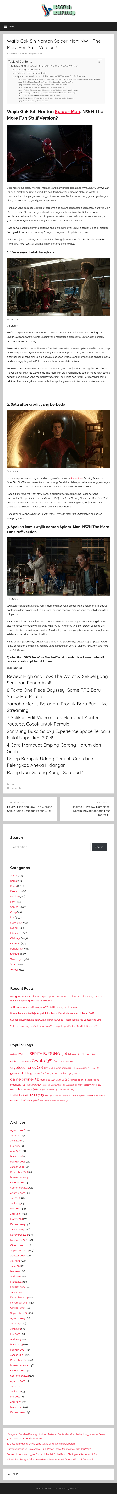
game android (21, 1073)
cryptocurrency (26, 1067)
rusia (65, 1096)
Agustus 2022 (17, 1381)
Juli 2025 (15, 1198)
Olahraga (15, 938)
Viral (12, 964)
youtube (54, 1101)
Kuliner (14, 927)
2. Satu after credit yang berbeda (30, 73)
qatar (48, 1096)
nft (42, 1089)
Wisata (14, 969)
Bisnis (13, 886)
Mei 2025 (15, 1208)
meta (13, 1090)
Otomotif (15, 943)
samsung (77, 1095)
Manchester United (89, 1084)
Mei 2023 (15, 1334)
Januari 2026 (17, 1166)
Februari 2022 (17, 1412)
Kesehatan (16, 922)
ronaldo (57, 1096)
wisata (44, 1101)
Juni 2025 (15, 1203)
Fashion (14, 896)
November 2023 (19, 1302)
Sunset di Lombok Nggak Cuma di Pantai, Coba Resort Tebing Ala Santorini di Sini (55, 1019)
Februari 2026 (17, 1161)
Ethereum (80, 1068)
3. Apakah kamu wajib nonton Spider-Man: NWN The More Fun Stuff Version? (50, 76)
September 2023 (19, 1313)
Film (12, 901)
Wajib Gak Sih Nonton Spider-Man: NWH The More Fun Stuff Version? (44, 66)
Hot (12, 784)
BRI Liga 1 (88, 1054)
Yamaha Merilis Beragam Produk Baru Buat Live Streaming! (44, 87)
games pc (77, 1079)
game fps (41, 1073)
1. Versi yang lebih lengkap (27, 70)
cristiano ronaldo (20, 1061)
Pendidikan (16, 948)
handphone (92, 1080)
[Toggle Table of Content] (98, 61)
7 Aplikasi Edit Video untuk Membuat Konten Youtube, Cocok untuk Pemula (50, 90)
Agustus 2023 (17, 1318)
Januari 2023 (17, 1354)
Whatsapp (31, 1100)
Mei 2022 (15, 1396)
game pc (47, 1079)
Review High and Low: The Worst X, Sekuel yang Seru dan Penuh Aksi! (48, 82)
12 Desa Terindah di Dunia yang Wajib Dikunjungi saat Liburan (44, 1007)
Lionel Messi (58, 1085)
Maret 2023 (16, 1344)
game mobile (60, 1073)
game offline (78, 1074)
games (62, 1079)
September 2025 (19, 1187)
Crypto (42, 1060)
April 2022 (15, 1401)
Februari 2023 (17, 1349)
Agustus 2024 (17, 1255)
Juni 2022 (15, 1391)
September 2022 (19, 1375)
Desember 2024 (19, 1234)
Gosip (13, 912)
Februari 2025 (17, 1224)
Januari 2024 (17, 1292)
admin (39, 53)
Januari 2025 (17, 1229)
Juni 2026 (15, 1140)
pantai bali (52, 1090)
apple (13, 1054)
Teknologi (15, 959)
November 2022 (19, 1365)
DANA (48, 1068)
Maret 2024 (16, 1281)
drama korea (62, 1068)
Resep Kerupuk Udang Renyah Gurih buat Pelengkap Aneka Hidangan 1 (48, 98)
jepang (46, 1085)
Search (99, 847)
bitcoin (74, 1054)
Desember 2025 (19, 1172)
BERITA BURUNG (48, 1053)
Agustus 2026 (17, 1130)
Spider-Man (67, 111)
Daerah (14, 891)
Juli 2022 (15, 1386)
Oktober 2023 (17, 1307)
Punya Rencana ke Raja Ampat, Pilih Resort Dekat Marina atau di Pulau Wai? (52, 1013)
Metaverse (28, 1089)
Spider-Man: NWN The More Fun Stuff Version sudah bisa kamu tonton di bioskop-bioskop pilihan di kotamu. (62, 79)
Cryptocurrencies (65, 1061)
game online (24, 1079)
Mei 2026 (15, 1145)
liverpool (71, 1085)
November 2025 (19, 1177)
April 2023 (15, 1339)
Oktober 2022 (17, 1370)
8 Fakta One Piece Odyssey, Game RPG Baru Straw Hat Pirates (45, 85)
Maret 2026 (16, 1156)
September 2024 (19, 1250)
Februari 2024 (17, 1286)
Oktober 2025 (17, 1182)
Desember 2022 (19, 1360)
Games (14, 906)
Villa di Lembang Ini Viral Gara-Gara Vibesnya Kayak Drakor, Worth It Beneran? (53, 1026)
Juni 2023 (15, 1328)
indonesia (18, 1084)
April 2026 (15, 1151)
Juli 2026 (15, 1135)
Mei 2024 (15, 1271)
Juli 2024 (15, 1260)
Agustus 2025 (17, 1193)
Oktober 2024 (17, 1245)
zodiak (63, 1101)
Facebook (93, 1068)
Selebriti (15, 954)
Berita (13, 880)
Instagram (34, 1084)
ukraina (16, 1100)
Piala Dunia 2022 (27, 1095)
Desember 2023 (19, 1297)
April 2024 (15, 1276)
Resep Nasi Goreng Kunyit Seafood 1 (36, 101)
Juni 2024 (15, 1266)
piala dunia (66, 1089)
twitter (99, 1095)
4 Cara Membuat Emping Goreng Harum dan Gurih (41, 96)
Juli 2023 (15, 1323)
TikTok (89, 1096)
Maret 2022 (16, 1407)
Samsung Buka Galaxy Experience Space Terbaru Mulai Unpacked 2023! (49, 93)
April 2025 (15, 1213)
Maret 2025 (16, 1219)
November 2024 (19, 1240)
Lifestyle (15, 933)
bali (23, 1054)
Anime (14, 875)
